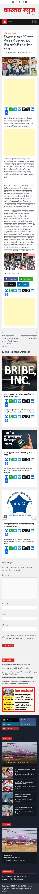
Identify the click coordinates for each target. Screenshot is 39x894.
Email (4, 614)
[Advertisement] (19, 92)
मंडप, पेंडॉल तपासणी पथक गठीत (12, 760)
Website (5, 625)
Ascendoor (17, 888)
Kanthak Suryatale (11, 53)
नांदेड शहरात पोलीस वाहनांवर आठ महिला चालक (25, 770)
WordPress (6, 891)
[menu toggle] (10, 22)
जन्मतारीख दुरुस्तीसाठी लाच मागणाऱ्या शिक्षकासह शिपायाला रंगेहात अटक (19, 395)
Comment (6, 575)
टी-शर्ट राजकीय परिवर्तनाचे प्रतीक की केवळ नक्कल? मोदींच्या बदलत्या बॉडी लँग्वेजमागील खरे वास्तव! (19, 673)
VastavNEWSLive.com (24, 886)
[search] (35, 21)
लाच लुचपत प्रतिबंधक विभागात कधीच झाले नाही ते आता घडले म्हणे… (19, 525)
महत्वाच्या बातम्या (12, 33)
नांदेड (5, 33)
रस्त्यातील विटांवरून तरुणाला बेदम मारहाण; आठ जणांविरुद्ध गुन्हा (17, 678)
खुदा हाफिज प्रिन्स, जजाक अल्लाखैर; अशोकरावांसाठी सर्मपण (24, 783)
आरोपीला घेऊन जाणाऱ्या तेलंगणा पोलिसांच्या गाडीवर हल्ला (16, 664)
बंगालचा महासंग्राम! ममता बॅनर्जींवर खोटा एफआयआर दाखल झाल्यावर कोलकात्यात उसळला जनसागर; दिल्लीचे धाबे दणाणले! (19, 682)
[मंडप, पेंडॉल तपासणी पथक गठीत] (19, 840)
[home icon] (4, 21)
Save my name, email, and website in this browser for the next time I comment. (21, 636)
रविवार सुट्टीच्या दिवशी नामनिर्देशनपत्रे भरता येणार (18, 454)
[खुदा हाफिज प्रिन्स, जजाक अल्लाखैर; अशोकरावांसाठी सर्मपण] (7, 785)
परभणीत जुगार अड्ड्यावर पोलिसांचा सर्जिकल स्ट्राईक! (16, 668)
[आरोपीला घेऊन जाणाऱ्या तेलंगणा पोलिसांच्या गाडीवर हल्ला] (7, 798)
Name (5, 603)
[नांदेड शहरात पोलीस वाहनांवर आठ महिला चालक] (7, 772)
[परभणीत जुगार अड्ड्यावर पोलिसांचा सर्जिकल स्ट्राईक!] (7, 810)
